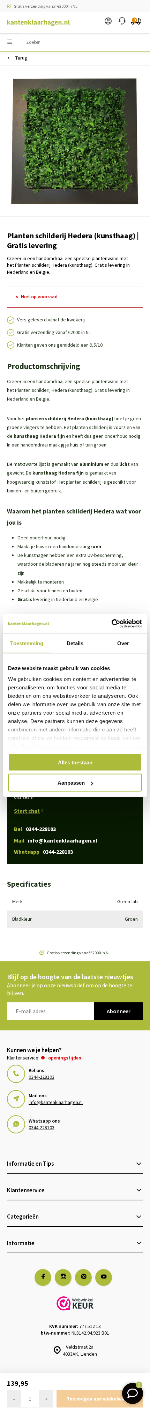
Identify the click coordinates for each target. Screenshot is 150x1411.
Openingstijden (64, 1058)
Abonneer (118, 1011)
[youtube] (103, 1277)
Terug (21, 58)
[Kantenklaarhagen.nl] (35, 22)
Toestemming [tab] (26, 643)
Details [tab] (75, 643)
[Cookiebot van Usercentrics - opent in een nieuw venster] (111, 623)
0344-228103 (41, 1077)
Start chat (27, 810)
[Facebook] (43, 1277)
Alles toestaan (75, 762)
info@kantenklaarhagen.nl (56, 1102)
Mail (55, 840)
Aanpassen (71, 783)
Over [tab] (123, 643)
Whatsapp (43, 851)
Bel (35, 828)
